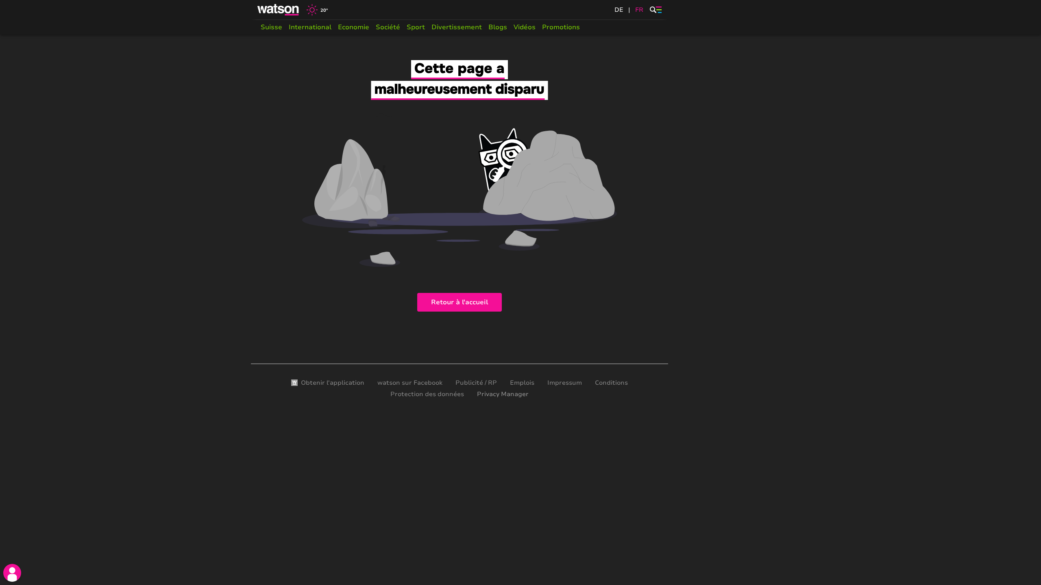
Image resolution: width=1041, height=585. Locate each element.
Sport (416, 27)
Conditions (611, 383)
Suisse (271, 27)
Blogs (497, 27)
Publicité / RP (476, 383)
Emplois (522, 383)
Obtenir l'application (332, 383)
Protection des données (427, 394)
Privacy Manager (503, 394)
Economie (353, 27)
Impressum (564, 383)
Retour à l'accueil (459, 302)
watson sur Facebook (409, 383)
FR (639, 10)
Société (388, 27)
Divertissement (456, 27)
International (310, 27)
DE (618, 10)
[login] (12, 573)
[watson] (278, 9)
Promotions (561, 27)
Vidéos (525, 27)
